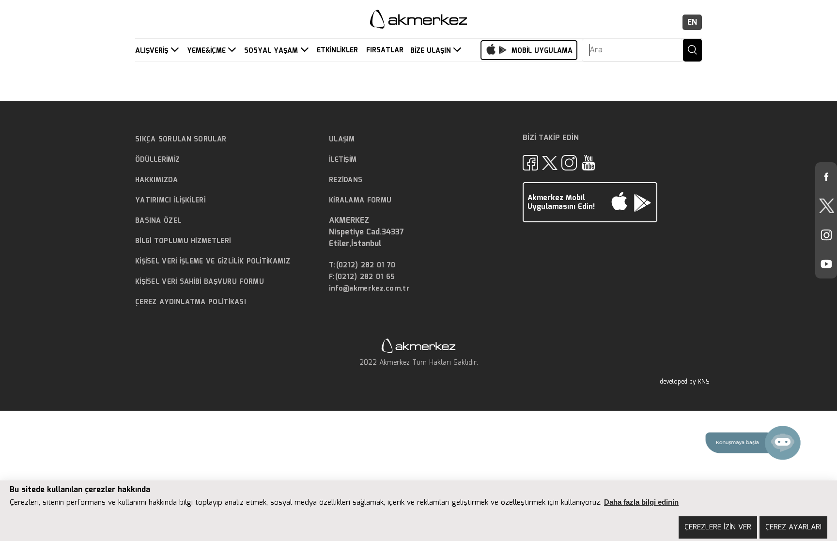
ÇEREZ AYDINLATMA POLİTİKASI (190, 302)
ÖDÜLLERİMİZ (157, 160)
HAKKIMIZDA (156, 180)
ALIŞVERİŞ (152, 51)
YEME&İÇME (207, 51)
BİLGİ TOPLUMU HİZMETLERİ (183, 241)
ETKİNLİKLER (337, 51)
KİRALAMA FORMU (360, 200)
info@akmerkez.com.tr (369, 289)
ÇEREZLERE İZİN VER (717, 527)
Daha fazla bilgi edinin (641, 502)
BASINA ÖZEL (158, 221)
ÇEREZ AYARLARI (793, 527)
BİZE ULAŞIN (431, 51)
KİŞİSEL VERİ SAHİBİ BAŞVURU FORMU (199, 282)
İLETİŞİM (342, 160)
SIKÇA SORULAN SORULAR (180, 139)
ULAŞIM (342, 139)
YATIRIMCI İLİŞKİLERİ (170, 200)
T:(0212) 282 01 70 (362, 266)
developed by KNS (684, 382)
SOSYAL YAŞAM (272, 51)
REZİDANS (345, 180)
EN (692, 22)
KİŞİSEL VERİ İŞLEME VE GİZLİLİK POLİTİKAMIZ (212, 261)
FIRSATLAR (384, 51)
